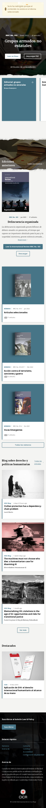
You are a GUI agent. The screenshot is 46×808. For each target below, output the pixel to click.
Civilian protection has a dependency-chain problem (23, 507)
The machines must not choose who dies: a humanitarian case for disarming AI (22, 561)
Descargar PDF (32, 56)
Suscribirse (9, 727)
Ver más (23, 630)
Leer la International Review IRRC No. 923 (23, 246)
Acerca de (5, 749)
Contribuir (26, 749)
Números (5, 746)
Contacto (26, 746)
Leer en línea (12, 56)
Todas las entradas (38, 462)
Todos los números (34, 164)
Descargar (23, 253)
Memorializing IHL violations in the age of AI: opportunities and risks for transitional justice (22, 614)
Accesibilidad (28, 752)
